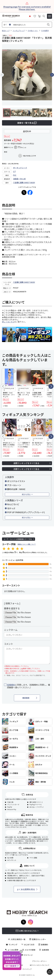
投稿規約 (11, 684)
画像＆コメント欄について (27, 544)
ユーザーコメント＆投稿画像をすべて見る (18, 539)
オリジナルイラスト (16, 481)
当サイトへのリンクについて (39, 965)
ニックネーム (10, 629)
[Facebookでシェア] (30, 192)
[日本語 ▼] (29, 15)
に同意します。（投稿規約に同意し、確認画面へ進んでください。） (28, 686)
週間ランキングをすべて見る (26, 463)
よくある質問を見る (26, 889)
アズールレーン (14, 485)
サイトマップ (27, 969)
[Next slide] (52, 75)
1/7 (14, 171)
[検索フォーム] (44, 16)
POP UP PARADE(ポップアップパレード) (26, 512)
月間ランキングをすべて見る (26, 469)
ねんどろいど (13, 504)
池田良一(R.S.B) (19, 178)
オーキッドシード (20, 167)
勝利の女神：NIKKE (16, 489)
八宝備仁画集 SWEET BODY (24, 182)
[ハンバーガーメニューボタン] (49, 16)
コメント (8, 643)
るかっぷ (11, 508)
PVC (14, 175)
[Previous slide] (2, 75)
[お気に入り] (35, 15)
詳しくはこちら (8, 322)
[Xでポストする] (23, 192)
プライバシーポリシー (39, 961)
